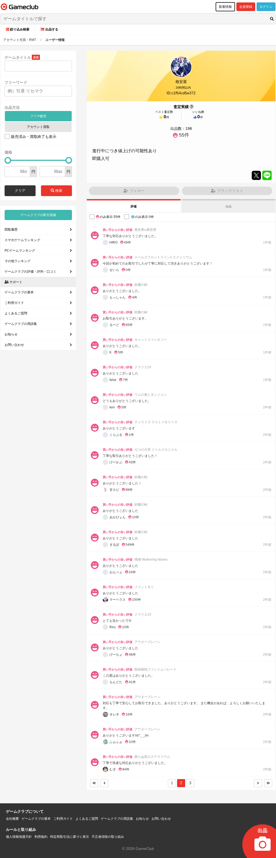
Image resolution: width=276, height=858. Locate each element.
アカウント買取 (38, 127)
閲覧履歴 (11, 229)
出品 (229, 206)
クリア (20, 191)
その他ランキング (17, 261)
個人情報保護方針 (19, 837)
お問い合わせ (14, 345)
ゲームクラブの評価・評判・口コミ (30, 271)
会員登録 (245, 7)
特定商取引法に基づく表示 (69, 837)
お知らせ (11, 334)
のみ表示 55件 (110, 217)
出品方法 (12, 107)
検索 (58, 191)
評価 (134, 206)
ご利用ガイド (14, 303)
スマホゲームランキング (22, 240)
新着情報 (225, 7)
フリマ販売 (38, 116)
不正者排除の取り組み (108, 837)
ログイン (266, 7)
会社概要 (12, 819)
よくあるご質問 (16, 313)
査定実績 (181, 107)
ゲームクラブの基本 (19, 292)
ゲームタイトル (18, 57)
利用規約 (40, 837)
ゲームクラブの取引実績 (38, 215)
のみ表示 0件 (144, 217)
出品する (51, 29)
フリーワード (16, 82)
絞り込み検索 (19, 29)
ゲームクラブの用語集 (21, 324)
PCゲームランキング (20, 250)
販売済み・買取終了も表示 (33, 136)
